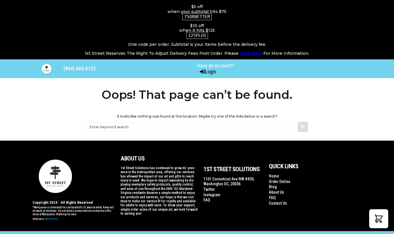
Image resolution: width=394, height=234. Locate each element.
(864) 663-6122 (79, 68)
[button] (378, 218)
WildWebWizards (51, 219)
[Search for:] (190, 127)
